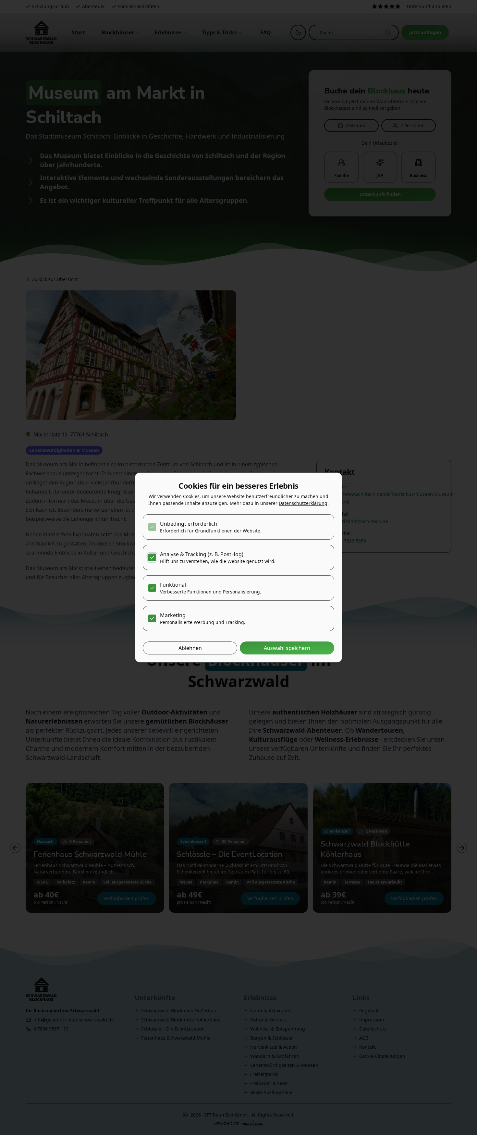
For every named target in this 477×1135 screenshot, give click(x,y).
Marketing (173, 615)
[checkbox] (152, 527)
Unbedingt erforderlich (188, 523)
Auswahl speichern (287, 648)
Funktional (173, 584)
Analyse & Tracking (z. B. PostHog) (201, 554)
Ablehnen (190, 648)
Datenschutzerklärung (303, 503)
